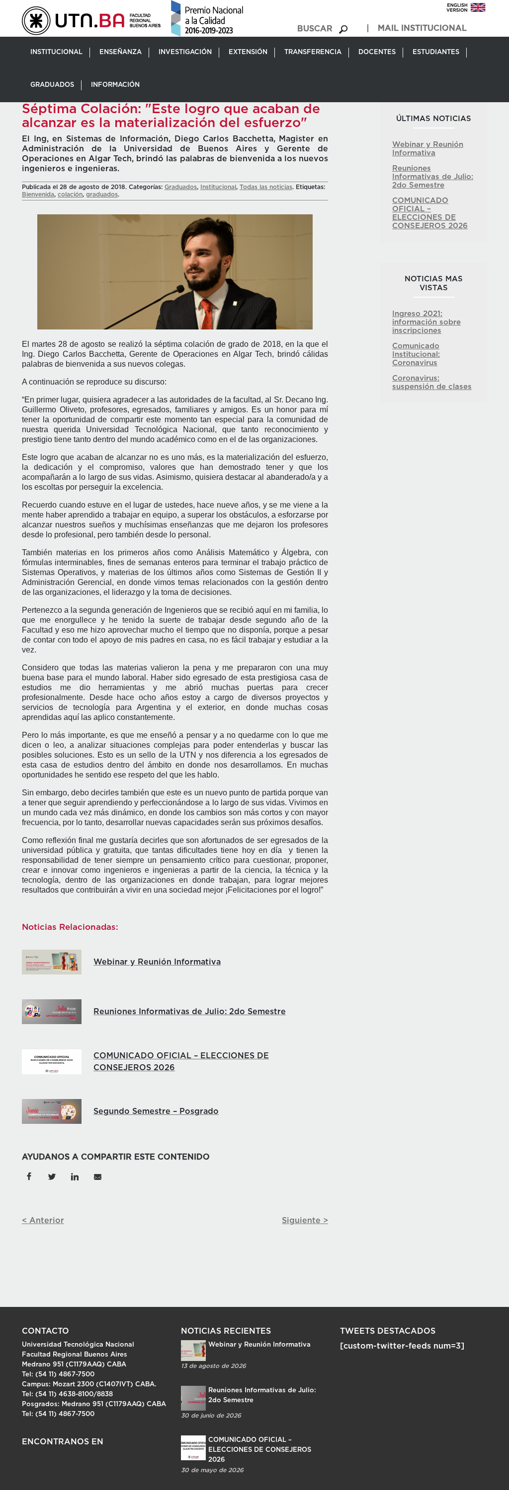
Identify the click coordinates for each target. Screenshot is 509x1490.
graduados (102, 194)
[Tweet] (52, 1176)
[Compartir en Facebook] (29, 1176)
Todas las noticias (266, 187)
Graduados (181, 187)
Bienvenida (38, 194)
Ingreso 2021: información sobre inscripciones (426, 322)
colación (70, 194)
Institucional (218, 187)
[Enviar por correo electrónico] (97, 1176)
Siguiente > (305, 1221)
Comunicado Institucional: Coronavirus (416, 354)
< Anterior (43, 1221)
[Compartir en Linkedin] (75, 1176)
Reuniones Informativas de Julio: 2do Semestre (432, 177)
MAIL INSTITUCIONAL (422, 28)
